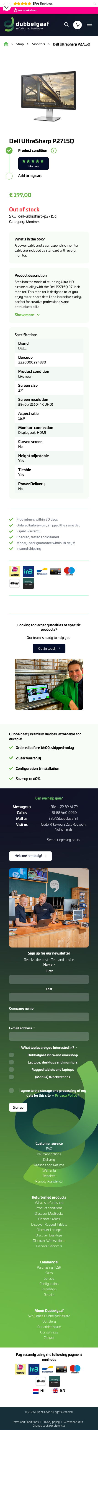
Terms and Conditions (25, 1422)
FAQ (49, 1148)
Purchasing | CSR (49, 1267)
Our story (49, 1321)
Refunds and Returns (49, 1165)
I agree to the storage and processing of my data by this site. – (52, 1093)
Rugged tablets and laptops (52, 1069)
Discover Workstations (49, 1240)
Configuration (49, 1284)
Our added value (49, 1327)
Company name (21, 1008)
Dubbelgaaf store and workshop (53, 1055)
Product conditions (49, 1208)
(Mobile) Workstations (52, 1077)
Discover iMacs (49, 1219)
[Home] (26, 25)
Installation (49, 1289)
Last (49, 988)
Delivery (49, 1159)
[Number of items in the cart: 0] (77, 25)
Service (49, 1278)
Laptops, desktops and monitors (52, 1062)
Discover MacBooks (49, 1213)
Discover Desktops (49, 1235)
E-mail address (22, 1028)
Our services (49, 1332)
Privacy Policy (66, 1095)
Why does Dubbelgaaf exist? (49, 1316)
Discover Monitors (49, 1246)
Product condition (32, 150)
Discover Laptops (49, 1230)
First (49, 971)
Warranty (49, 1170)
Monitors (32, 221)
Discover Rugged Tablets (49, 1224)
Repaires (49, 1176)
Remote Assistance (49, 1181)
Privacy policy (51, 1422)
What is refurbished (49, 1202)
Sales (49, 1273)
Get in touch (47, 648)
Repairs (49, 1294)
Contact (49, 1337)
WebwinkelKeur (74, 1422)
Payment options (49, 1154)
